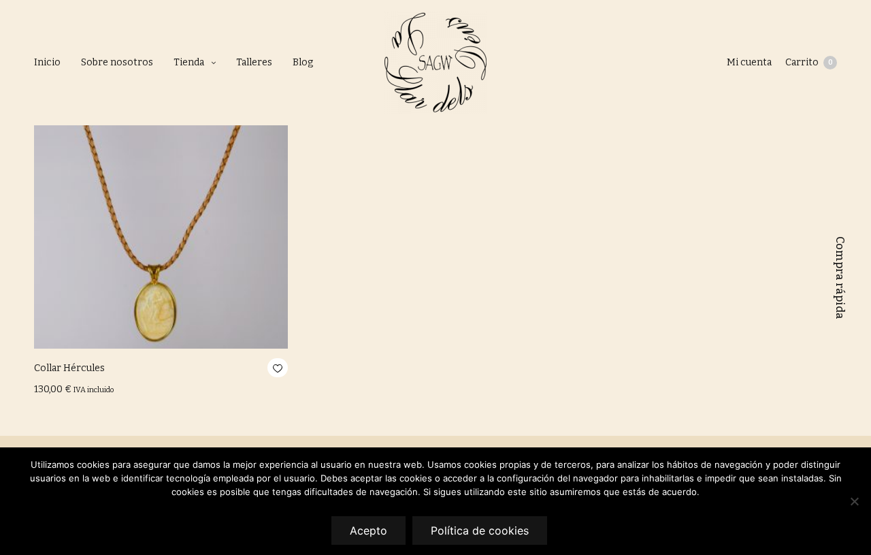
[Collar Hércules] (161, 222)
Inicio (47, 62)
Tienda (189, 62)
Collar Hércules (69, 368)
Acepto (368, 530)
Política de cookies (480, 530)
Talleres (254, 62)
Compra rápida (840, 277)
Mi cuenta (749, 62)
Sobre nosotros (117, 62)
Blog (303, 62)
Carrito (809, 62)
